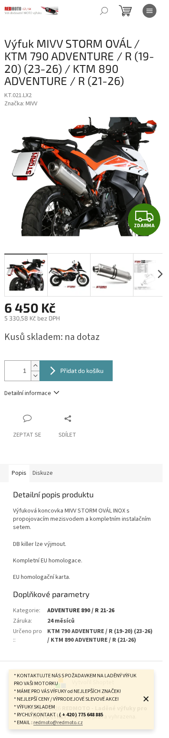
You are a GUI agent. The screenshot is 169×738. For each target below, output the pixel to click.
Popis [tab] (19, 473)
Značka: (20, 103)
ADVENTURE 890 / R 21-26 (80, 610)
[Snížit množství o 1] (35, 376)
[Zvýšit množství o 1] (35, 366)
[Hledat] (104, 11)
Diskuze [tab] (42, 473)
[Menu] (149, 11)
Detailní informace (27, 393)
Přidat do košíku (82, 370)
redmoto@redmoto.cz (58, 722)
